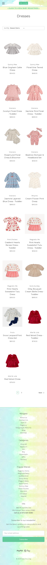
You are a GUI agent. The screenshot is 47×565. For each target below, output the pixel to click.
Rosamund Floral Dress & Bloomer (12, 156)
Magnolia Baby (23, 473)
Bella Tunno (23, 484)
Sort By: (6, 28)
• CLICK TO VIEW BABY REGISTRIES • (23, 8)
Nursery (23, 459)
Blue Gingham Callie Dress (12, 68)
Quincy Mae (23, 486)
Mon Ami (23, 491)
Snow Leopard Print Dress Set (12, 336)
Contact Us (23, 420)
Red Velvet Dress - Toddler (34, 336)
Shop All (23, 444)
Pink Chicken (23, 489)
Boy (23, 452)
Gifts (23, 457)
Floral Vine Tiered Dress (35, 68)
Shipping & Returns (23, 428)
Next (41, 393)
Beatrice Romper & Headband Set (35, 156)
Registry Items (23, 471)
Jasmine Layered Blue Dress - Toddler (12, 200)
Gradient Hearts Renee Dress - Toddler (12, 245)
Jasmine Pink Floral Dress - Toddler (35, 112)
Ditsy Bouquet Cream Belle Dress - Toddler (34, 291)
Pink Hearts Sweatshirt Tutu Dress (12, 291)
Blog (23, 430)
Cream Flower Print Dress (34, 200)
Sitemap (23, 433)
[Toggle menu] (3, 3)
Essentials (23, 454)
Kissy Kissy (23, 478)
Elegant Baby (23, 481)
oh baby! (23, 494)
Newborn (23, 447)
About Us (23, 418)
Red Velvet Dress (12, 379)
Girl (23, 449)
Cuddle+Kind (23, 476)
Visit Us (23, 423)
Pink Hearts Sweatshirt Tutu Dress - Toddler (34, 245)
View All (23, 496)
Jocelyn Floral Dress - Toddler (12, 112)
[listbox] (18, 28)
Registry (23, 425)
